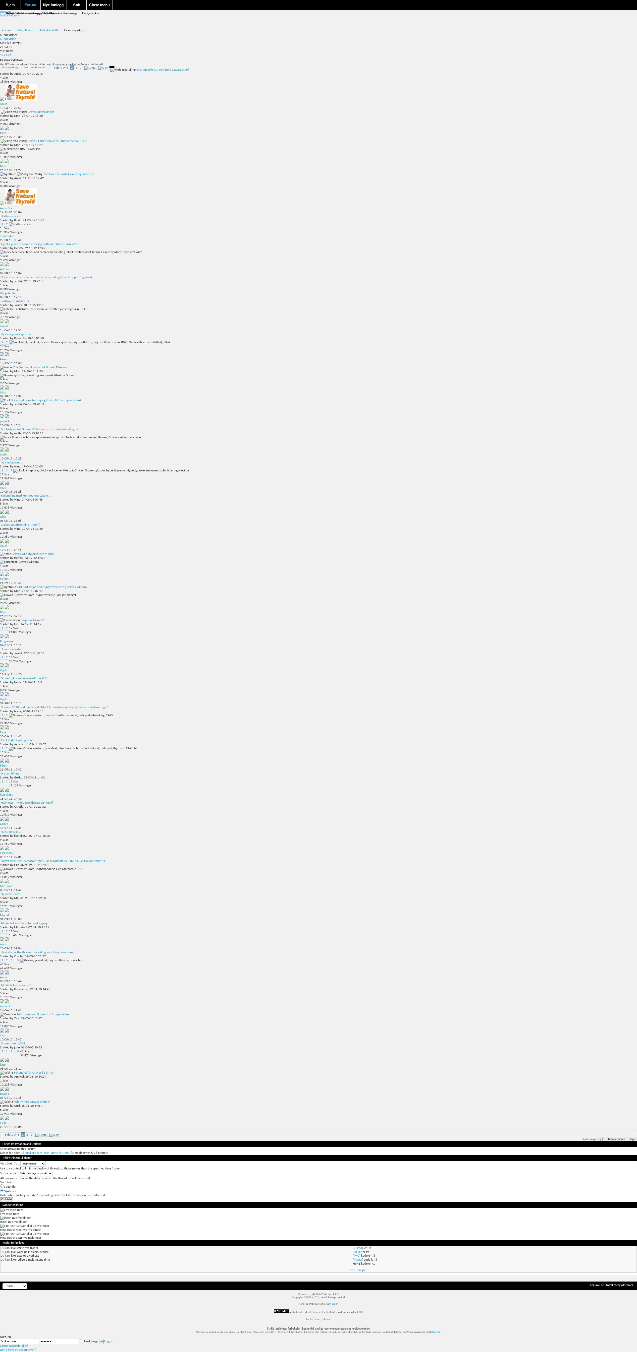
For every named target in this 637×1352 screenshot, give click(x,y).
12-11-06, (11, 212)
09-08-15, (11, 273)
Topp (632, 1139)
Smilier (357, 1252)
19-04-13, (11, 550)
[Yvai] (7, 1031)
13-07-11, (11, 828)
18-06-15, (11, 330)
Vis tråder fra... (10, 1163)
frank (17, 711)
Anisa (17, 73)
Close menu (99, 5)
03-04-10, (11, 1097)
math (17, 433)
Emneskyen (49, 13)
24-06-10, (11, 1010)
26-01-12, (11, 616)
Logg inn (109, 1341)
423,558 (5, 55)
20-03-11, (11, 948)
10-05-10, (11, 1039)
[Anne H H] (7, 1002)
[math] (7, 450)
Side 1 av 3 (61, 67)
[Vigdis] (7, 666)
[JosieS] (7, 322)
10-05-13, (11, 491)
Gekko (18, 777)
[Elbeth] (7, 761)
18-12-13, (11, 363)
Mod (3, 43)
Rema (17, 338)
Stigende (9, 1186)
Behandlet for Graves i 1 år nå (33, 1072)
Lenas (17, 682)
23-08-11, (11, 769)
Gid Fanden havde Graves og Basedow (69, 174)
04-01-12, (11, 645)
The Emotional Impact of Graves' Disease (39, 367)
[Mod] (7, 129)
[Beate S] (7, 1090)
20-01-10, (11, 1127)
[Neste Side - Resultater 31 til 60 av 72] (90, 67)
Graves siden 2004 (13, 1043)
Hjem (10, 5)
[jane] (7, 1060)
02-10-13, (11, 396)
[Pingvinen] (7, 637)
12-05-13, (11, 458)
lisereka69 (21, 835)
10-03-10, (11, 108)
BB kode (358, 1248)
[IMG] (356, 1255)
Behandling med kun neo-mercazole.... (26, 495)
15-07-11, (11, 798)
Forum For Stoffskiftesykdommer (611, 1285)
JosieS (18, 305)
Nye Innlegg (53, 5)
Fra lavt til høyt (10, 773)
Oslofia (18, 806)
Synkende (10, 1191)
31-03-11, (11, 919)
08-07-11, (11, 857)
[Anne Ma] (21, 204)
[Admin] (7, 265)
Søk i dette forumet (34, 67)
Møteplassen (24, 30)
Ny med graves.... (12, 462)
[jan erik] (7, 417)
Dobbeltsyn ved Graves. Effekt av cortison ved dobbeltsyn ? (39, 429)
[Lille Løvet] (7, 882)
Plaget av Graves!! (32, 620)
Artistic (19, 744)
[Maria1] (7, 911)
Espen (335, 1304)
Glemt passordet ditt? (14, 1346)
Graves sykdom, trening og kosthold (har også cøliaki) (46, 400)
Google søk (13, 13)
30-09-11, (11, 736)
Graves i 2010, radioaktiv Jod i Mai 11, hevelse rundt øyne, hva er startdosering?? (54, 707)
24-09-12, (11, 583)
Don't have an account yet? (18, 1350)
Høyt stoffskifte (49, 30)
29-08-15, (11, 240)
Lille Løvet (20, 865)
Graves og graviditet (41, 112)
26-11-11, (11, 674)
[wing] (7, 513)
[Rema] (7, 355)
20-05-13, (11, 425)
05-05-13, (11, 520)
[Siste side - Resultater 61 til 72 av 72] (103, 67)
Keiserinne (21, 989)
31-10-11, (11, 703)
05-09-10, (11, 981)
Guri (17, 1105)
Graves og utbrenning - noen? (20, 524)
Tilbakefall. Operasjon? (16, 985)
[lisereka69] (7, 790)
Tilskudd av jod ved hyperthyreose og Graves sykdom (52, 587)
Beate (17, 220)
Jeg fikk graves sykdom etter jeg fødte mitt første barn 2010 (40, 244)
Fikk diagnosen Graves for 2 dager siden (43, 1014)
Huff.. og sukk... (11, 832)
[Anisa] (21, 100)
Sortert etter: (8, 1173)
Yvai (16, 1018)
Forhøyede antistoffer (15, 301)
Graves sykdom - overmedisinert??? (24, 678)
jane (17, 1047)
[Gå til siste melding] (2, 100)
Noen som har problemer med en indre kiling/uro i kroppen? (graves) (46, 277)
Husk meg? (91, 1341)
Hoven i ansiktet (11, 649)
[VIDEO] (358, 1259)
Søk (76, 5)
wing (17, 466)
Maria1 (19, 898)
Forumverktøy (10, 67)
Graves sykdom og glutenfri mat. (33, 554)
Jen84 (18, 281)
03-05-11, (11, 890)
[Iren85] (7, 575)
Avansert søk (31, 13)
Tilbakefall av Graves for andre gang (24, 923)
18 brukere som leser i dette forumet (45, 1153)
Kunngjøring (8, 39)
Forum (30, 5)
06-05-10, (11, 1068)
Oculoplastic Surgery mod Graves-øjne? (163, 69)
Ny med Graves (10, 894)
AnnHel (19, 1076)
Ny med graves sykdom (16, 334)
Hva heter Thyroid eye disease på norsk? (27, 802)
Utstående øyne (11, 216)
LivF (16, 624)
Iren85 (18, 248)
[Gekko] (7, 820)
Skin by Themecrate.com (318, 1319)
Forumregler (358, 1270)
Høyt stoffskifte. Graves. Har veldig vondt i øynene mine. (37, 952)
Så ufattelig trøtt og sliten (17, 740)
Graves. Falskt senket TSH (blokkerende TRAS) (57, 141)
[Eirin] (7, 728)
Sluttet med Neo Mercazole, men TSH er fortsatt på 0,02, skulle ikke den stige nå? (53, 861)
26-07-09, (11, 137)
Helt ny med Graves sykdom (32, 1101)
